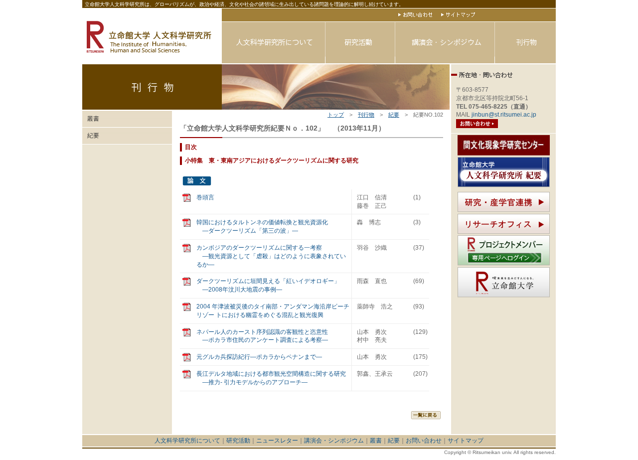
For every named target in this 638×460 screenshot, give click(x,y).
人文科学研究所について (273, 42)
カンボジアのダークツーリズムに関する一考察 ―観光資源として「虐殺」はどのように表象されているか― (271, 256)
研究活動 (360, 42)
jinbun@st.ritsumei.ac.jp (504, 114)
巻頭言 (205, 197)
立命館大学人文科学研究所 (152, 35)
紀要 (393, 115)
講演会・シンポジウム (445, 42)
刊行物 (525, 42)
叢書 (93, 118)
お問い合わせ (415, 14)
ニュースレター (277, 440)
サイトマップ (458, 14)
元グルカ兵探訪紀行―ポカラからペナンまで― (259, 356)
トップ (335, 115)
